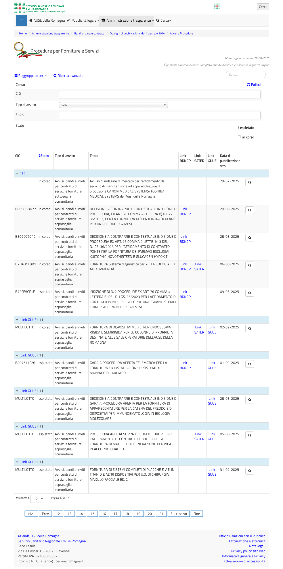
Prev (45, 513)
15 (92, 513)
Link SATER (199, 266)
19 (138, 513)
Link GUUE (28, 319)
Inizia (31, 513)
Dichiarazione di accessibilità (243, 561)
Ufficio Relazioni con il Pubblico (242, 536)
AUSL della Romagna (49, 20)
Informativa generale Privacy (243, 556)
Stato (44, 155)
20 (150, 513)
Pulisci (255, 84)
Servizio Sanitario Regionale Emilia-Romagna (52, 541)
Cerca (165, 20)
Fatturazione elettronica (247, 541)
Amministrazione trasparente (129, 20)
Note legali (257, 545)
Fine (196, 513)
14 (81, 513)
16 (104, 513)
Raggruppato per (30, 75)
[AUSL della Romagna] (39, 7)
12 (58, 513)
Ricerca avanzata (70, 75)
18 (127, 513)
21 (161, 513)
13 (69, 513)
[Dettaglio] (249, 182)
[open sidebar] (21, 20)
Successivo (178, 513)
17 (115, 513)
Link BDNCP (185, 211)
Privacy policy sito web (248, 551)
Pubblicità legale (84, 20)
